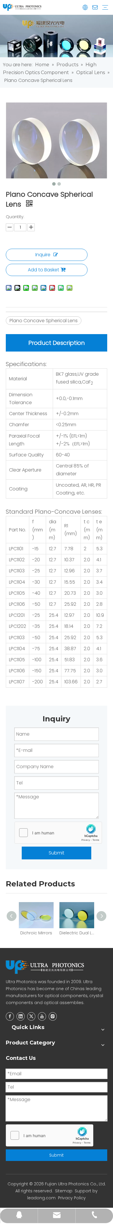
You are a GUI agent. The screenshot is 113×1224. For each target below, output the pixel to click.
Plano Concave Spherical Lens (44, 320)
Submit (56, 853)
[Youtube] (42, 1016)
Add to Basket (43, 269)
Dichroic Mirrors (36, 933)
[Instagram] (53, 1016)
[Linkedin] (21, 1016)
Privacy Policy (72, 1198)
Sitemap (63, 1191)
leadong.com (41, 1198)
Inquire (42, 254)
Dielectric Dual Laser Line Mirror (76, 933)
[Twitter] (31, 1016)
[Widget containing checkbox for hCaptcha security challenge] (58, 833)
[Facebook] (10, 1016)
